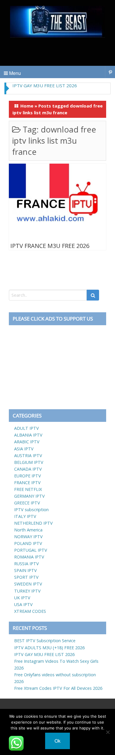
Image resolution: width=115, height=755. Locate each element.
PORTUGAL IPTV (30, 550)
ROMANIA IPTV (29, 557)
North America (28, 530)
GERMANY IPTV (29, 496)
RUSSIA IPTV (26, 563)
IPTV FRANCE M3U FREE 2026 (49, 246)
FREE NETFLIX (28, 489)
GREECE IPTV (27, 503)
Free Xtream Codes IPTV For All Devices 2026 (58, 688)
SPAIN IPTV (25, 570)
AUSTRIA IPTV (28, 455)
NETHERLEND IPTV (33, 523)
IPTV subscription (31, 509)
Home (26, 106)
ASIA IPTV (24, 449)
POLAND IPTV (28, 543)
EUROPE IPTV (27, 476)
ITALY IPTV (25, 516)
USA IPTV (23, 604)
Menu (14, 73)
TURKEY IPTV (27, 591)
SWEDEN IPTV (28, 584)
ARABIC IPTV (27, 441)
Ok (57, 740)
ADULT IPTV (26, 428)
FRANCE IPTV (27, 482)
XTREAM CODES (30, 611)
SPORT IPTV (26, 577)
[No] (108, 732)
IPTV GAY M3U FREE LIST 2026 (44, 85)
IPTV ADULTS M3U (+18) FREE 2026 (49, 647)
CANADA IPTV (28, 469)
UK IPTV (22, 597)
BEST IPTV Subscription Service (44, 640)
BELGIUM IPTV (28, 462)
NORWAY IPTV (28, 536)
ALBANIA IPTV (28, 435)
